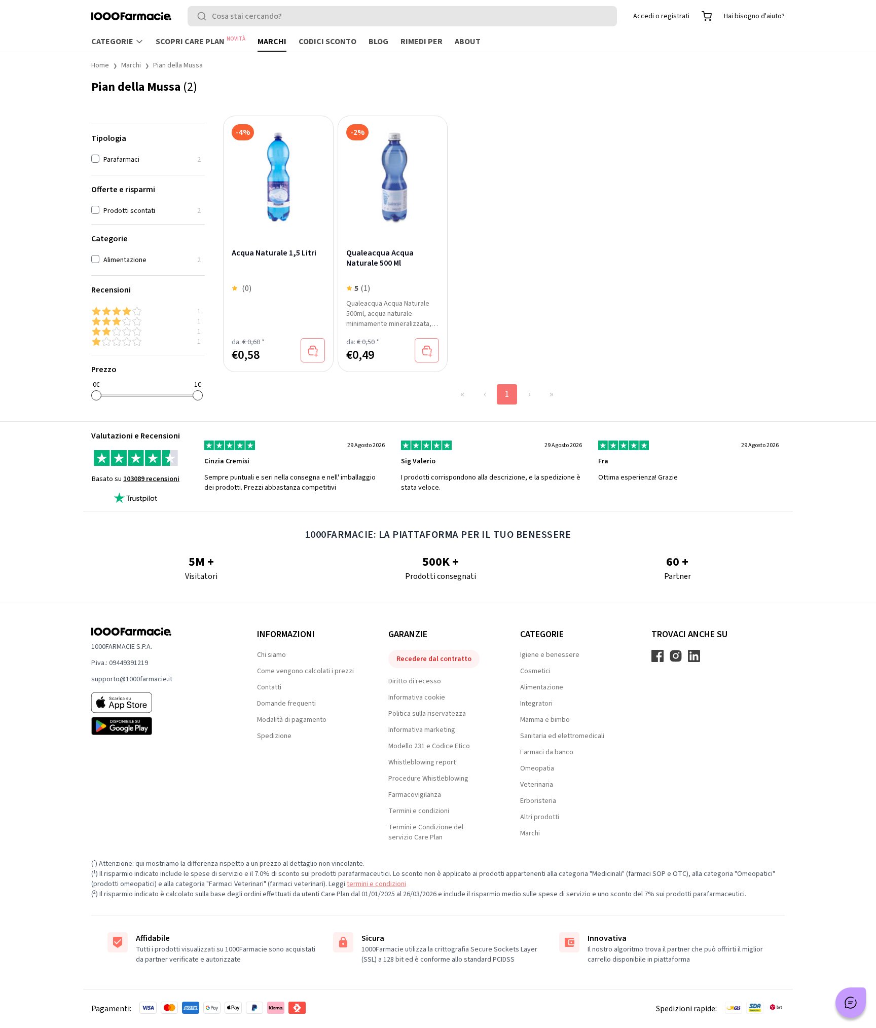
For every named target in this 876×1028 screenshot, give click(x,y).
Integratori (536, 704)
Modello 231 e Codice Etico (429, 746)
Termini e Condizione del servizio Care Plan (425, 832)
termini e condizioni (376, 884)
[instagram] (676, 656)
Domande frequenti (286, 704)
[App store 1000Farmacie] (158, 702)
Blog (378, 41)
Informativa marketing (421, 730)
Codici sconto (327, 41)
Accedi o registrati (661, 16)
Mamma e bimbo (545, 720)
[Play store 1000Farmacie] (158, 726)
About (468, 41)
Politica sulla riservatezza (427, 714)
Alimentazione (541, 687)
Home (100, 65)
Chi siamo (271, 655)
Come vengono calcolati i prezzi (305, 671)
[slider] (96, 395)
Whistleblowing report (422, 762)
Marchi (272, 41)
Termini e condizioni (418, 811)
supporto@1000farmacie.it (131, 679)
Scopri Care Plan (200, 41)
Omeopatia (537, 768)
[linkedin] (694, 656)
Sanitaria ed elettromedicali (562, 736)
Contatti (269, 687)
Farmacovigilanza (414, 795)
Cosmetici (535, 671)
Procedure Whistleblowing (428, 779)
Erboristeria (538, 801)
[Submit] (204, 16)
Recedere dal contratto (433, 659)
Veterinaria (536, 785)
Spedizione (274, 736)
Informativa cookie (416, 697)
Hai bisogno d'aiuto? (754, 16)
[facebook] (657, 656)
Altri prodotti (539, 817)
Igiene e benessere (549, 655)
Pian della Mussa (178, 65)
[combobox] (402, 16)
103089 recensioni (151, 479)
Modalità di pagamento (291, 720)
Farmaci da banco (546, 752)
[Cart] (707, 16)
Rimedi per (421, 41)
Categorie (112, 41)
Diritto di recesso (414, 681)
